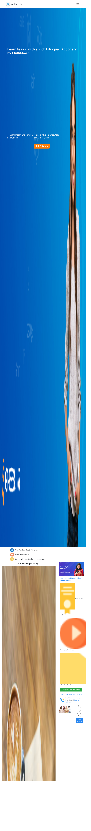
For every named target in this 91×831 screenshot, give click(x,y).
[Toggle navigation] (78, 4)
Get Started (79, 720)
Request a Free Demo (71, 689)
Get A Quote (41, 146)
